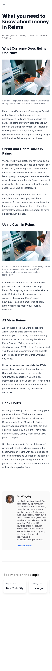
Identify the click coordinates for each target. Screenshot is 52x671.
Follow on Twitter (24, 545)
